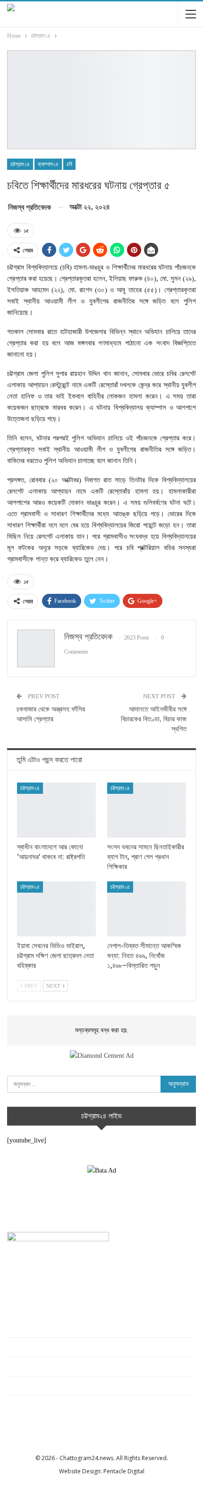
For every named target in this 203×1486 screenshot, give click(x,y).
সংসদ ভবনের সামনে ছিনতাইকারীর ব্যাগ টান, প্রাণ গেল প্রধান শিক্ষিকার (83, 1346)
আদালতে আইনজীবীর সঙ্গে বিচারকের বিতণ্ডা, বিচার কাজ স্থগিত (153, 719)
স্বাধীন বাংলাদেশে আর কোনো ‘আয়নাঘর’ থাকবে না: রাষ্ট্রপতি (72, 1327)
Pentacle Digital (123, 1471)
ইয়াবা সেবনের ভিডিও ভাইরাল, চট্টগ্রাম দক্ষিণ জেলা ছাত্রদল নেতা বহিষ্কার (87, 1366)
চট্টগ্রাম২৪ (20, 164)
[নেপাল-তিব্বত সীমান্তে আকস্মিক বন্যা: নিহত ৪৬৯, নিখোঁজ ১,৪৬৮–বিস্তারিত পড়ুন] (146, 908)
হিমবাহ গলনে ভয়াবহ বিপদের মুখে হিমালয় (50, 1404)
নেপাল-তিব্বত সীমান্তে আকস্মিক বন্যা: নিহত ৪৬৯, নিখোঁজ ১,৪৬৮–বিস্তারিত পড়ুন (96, 1385)
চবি (69, 164)
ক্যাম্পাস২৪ (48, 164)
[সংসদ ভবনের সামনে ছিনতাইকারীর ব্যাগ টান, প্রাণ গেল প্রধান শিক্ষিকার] (146, 810)
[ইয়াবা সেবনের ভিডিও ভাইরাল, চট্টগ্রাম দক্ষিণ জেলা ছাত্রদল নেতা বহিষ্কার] (56, 908)
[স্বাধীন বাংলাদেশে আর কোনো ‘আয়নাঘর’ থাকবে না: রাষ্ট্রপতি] (56, 810)
